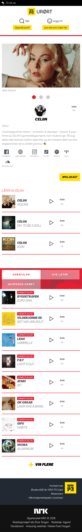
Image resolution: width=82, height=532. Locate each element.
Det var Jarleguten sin (34, 322)
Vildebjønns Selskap (34, 318)
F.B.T (20, 360)
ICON (20, 247)
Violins (22, 204)
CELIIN (22, 200)
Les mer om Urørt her (55, 27)
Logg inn (58, 21)
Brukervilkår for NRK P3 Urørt (47, 489)
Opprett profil (22, 27)
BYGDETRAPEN (28, 296)
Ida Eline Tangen (40, 522)
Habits (22, 427)
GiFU (20, 423)
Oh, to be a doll (29, 225)
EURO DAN (24, 300)
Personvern (57, 493)
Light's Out (25, 364)
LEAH (21, 339)
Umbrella (24, 343)
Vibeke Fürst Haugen (58, 526)
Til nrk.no (11, 3)
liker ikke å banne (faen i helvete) (42, 406)
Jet (19, 385)
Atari (21, 381)
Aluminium (25, 449)
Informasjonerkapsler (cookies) (46, 497)
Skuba (22, 445)
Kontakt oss (56, 485)
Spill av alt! (69, 177)
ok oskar (25, 402)
